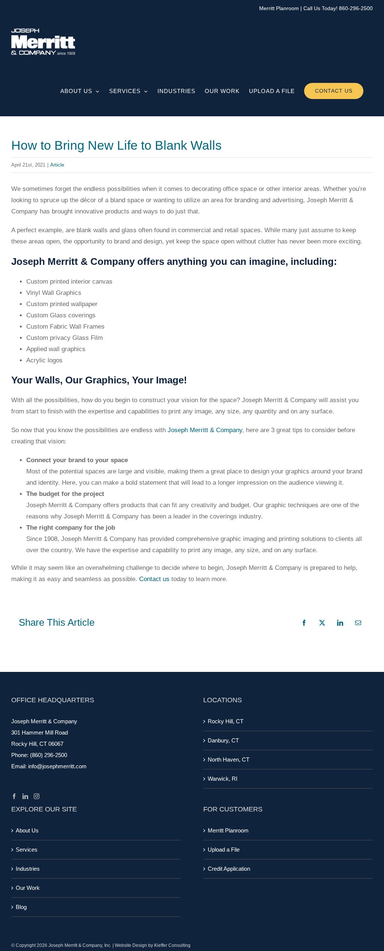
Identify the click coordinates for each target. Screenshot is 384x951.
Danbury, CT (223, 740)
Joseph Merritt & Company (205, 430)
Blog (21, 907)
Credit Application (229, 868)
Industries (28, 868)
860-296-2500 (356, 8)
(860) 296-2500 (48, 755)
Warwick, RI (222, 778)
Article (57, 165)
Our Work (28, 888)
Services (27, 849)
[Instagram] (36, 796)
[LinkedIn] (25, 796)
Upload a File (224, 849)
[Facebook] (14, 796)
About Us (27, 830)
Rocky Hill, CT (225, 721)
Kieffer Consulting (172, 945)
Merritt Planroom (279, 8)
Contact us (154, 579)
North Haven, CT (228, 759)
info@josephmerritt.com (57, 766)
